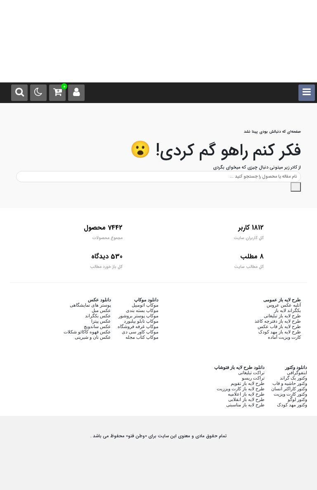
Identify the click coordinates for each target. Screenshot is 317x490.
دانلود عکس (99, 299)
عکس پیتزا (101, 321)
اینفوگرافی (297, 372)
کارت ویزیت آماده (284, 337)
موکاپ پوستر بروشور (138, 315)
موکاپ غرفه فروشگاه (138, 326)
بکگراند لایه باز (287, 310)
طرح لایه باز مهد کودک (279, 331)
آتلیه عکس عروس (284, 304)
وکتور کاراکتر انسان (289, 388)
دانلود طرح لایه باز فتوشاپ (239, 367)
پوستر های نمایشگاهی (90, 304)
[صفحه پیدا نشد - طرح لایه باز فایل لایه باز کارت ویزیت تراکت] (158, 57)
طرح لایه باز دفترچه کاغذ (278, 321)
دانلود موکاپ (146, 299)
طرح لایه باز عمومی (282, 299)
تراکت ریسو (253, 377)
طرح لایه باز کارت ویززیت (241, 388)
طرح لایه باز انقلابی (246, 399)
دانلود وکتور (296, 367)
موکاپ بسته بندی (142, 310)
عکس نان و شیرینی (93, 337)
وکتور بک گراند (293, 377)
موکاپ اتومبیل (145, 304)
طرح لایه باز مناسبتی (245, 404)
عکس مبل (101, 310)
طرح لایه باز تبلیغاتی (282, 315)
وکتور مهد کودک (292, 404)
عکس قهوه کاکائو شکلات (87, 331)
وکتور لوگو (297, 399)
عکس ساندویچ (97, 326)
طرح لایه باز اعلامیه (246, 394)
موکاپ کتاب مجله (141, 337)
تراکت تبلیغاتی (251, 372)
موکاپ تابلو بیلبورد (141, 321)
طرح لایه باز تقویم (248, 383)
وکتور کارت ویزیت (290, 394)
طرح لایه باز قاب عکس (279, 326)
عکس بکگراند (98, 315)
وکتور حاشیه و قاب (289, 383)
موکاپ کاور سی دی (140, 331)
